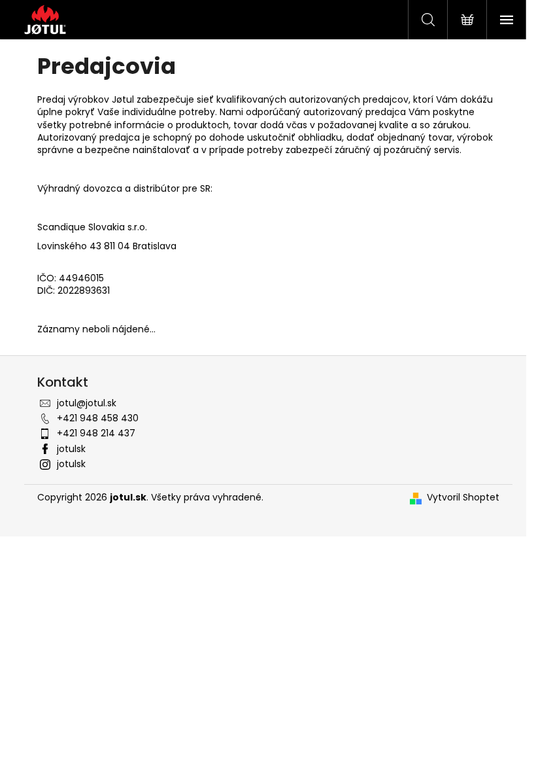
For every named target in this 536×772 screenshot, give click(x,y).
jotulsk (71, 448)
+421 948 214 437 (96, 433)
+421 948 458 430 (98, 418)
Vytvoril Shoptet (463, 497)
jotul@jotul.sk (86, 403)
